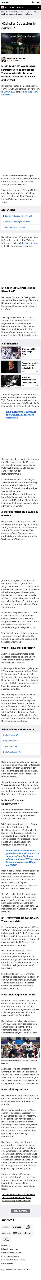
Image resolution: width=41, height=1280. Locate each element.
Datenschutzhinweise (9, 1249)
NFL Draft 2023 (8, 91)
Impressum (5, 1245)
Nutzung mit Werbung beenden (13, 1260)
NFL (32, 181)
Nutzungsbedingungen (10, 1256)
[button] (20, 43)
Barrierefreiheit (7, 1263)
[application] (20, 43)
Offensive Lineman (29, 243)
